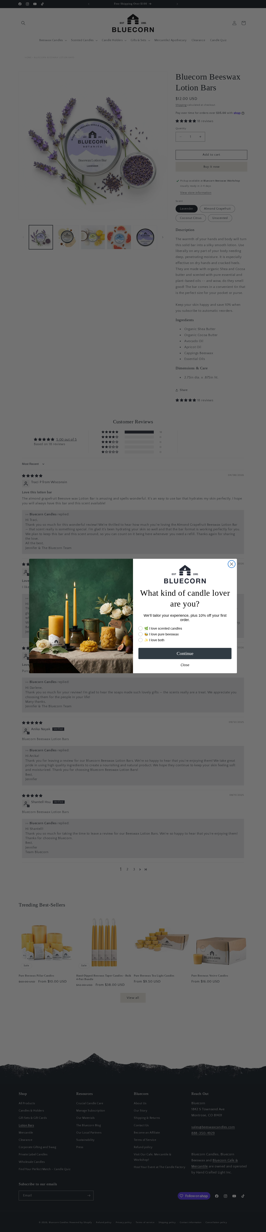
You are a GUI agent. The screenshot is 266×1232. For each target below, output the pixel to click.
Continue (185, 653)
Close (185, 665)
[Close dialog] (231, 564)
